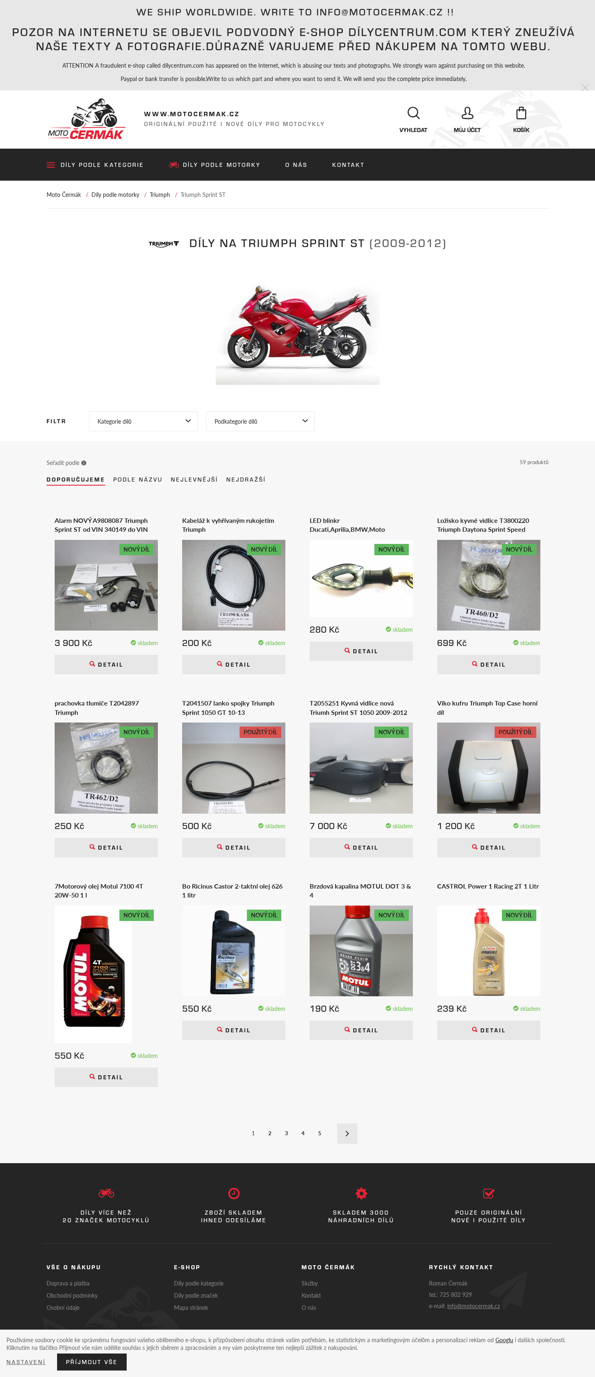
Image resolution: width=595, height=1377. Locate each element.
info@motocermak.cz (473, 1306)
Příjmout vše (92, 1362)
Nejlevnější (194, 479)
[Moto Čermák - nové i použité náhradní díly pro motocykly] (86, 118)
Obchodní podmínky (72, 1295)
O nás (296, 165)
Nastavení (26, 1362)
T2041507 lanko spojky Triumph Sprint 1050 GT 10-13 (228, 707)
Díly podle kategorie (102, 165)
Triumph (160, 194)
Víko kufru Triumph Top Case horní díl (487, 707)
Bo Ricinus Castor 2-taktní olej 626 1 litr (232, 891)
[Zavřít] (585, 88)
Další (347, 1133)
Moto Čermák (64, 194)
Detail (109, 665)
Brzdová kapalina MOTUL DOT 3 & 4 (360, 891)
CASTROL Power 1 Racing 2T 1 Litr (488, 886)
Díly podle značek (196, 1295)
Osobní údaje (63, 1307)
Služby (310, 1283)
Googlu (504, 1340)
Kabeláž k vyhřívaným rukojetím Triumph (228, 525)
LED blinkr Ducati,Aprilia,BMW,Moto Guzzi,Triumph (347, 525)
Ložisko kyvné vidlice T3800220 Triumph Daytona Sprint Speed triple (483, 525)
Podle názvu (138, 479)
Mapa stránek (191, 1307)
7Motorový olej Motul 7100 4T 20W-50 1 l (99, 891)
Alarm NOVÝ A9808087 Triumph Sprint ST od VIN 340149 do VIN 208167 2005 (101, 525)
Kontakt (348, 165)
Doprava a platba (68, 1283)
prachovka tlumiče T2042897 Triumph (97, 707)
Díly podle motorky (222, 165)
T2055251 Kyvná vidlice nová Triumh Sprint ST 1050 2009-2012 (358, 707)
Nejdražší (246, 479)
